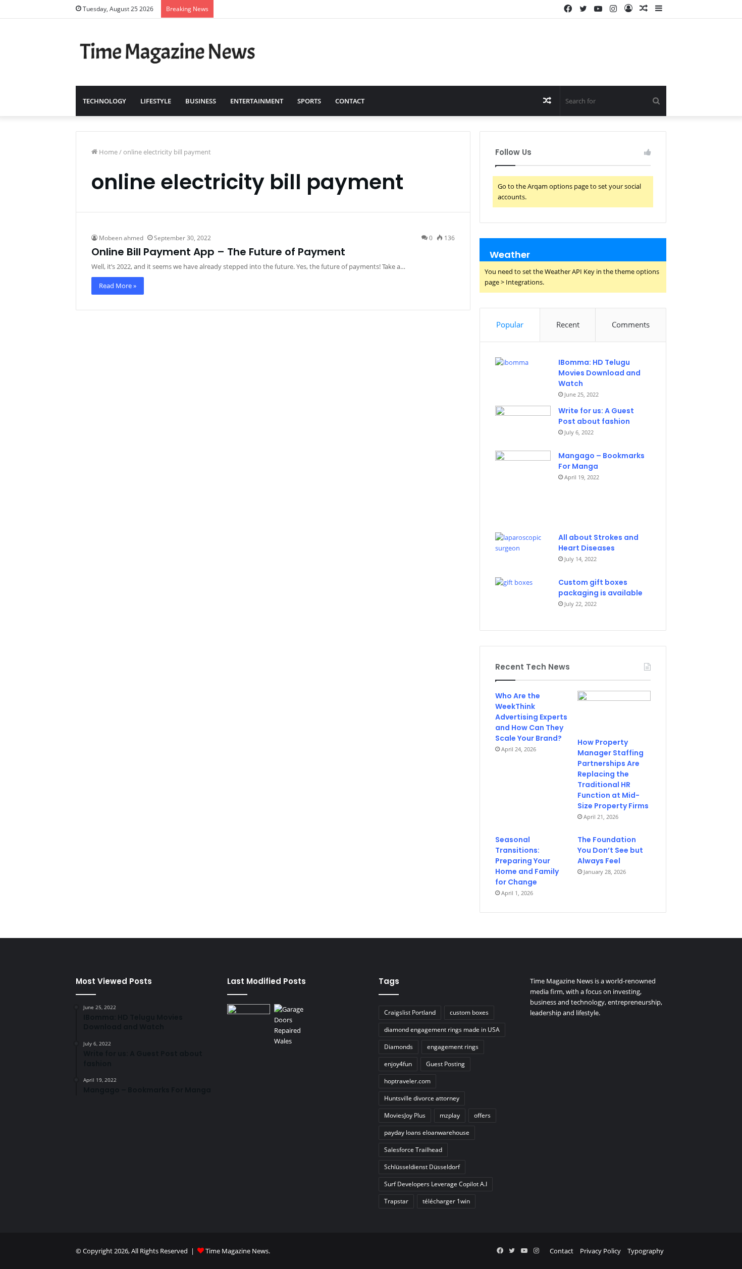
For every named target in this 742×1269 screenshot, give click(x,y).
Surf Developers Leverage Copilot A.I (435, 1184)
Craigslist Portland (410, 1012)
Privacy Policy (600, 1250)
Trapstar (396, 1201)
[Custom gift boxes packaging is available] (523, 596)
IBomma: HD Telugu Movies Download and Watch (599, 373)
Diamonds (398, 1046)
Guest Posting (445, 1064)
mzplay (450, 1115)
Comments (631, 324)
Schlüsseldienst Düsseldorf (422, 1167)
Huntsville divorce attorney (421, 1098)
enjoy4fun (398, 1064)
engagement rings (453, 1046)
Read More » (117, 285)
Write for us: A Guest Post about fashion (596, 416)
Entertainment (256, 100)
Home (107, 151)
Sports (309, 100)
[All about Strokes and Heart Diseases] (523, 551)
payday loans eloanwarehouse (426, 1132)
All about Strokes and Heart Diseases (598, 542)
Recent (567, 324)
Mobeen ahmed (121, 238)
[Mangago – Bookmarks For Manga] (523, 488)
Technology (104, 100)
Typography (645, 1250)
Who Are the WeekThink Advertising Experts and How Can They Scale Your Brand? (531, 717)
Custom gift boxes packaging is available (600, 587)
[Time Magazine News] (169, 52)
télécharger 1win (446, 1201)
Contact (349, 100)
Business (200, 100)
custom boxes (469, 1012)
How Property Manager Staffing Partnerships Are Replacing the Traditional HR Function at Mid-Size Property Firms (613, 774)
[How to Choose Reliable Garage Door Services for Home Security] (295, 1025)
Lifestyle (155, 100)
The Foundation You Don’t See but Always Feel (610, 850)
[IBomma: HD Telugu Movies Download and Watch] (523, 376)
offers (482, 1115)
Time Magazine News (237, 1250)
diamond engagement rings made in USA (442, 1029)
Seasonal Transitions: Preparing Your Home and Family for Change (527, 861)
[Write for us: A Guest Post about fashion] (523, 425)
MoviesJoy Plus (405, 1115)
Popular (509, 324)
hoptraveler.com (407, 1081)
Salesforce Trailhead (413, 1149)
